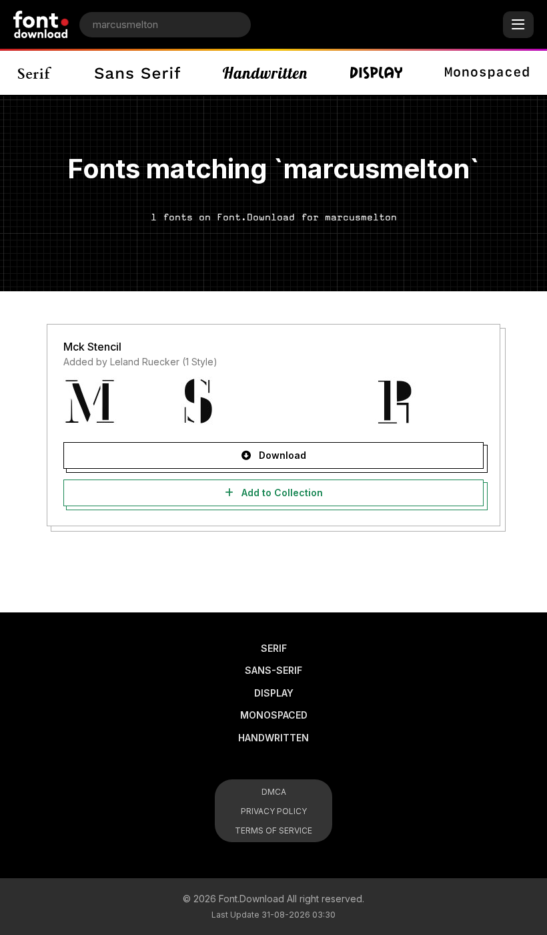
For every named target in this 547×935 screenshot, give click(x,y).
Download (281, 455)
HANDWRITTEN (273, 737)
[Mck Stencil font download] (273, 401)
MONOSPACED (274, 715)
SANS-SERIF (273, 670)
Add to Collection (281, 492)
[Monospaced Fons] (487, 72)
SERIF (274, 648)
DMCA (273, 792)
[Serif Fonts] (35, 72)
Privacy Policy (274, 811)
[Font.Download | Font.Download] (41, 24)
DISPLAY (274, 693)
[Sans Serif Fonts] (137, 72)
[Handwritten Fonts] (265, 72)
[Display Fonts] (376, 72)
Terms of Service (273, 830)
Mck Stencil (92, 346)
